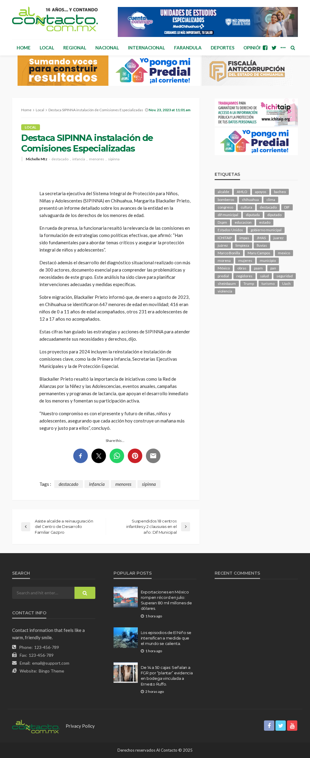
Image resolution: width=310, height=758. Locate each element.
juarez (278, 237)
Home (24, 47)
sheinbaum (227, 283)
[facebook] (264, 47)
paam (258, 268)
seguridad (284, 276)
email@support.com (50, 663)
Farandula (188, 47)
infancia (78, 159)
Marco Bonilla (229, 253)
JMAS (261, 237)
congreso (225, 207)
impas (244, 237)
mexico (284, 253)
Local (47, 47)
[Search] (293, 47)
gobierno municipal (266, 230)
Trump (248, 283)
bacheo (280, 191)
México (224, 268)
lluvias (262, 245)
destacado (59, 159)
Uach (286, 283)
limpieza (242, 245)
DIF (287, 207)
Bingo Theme (51, 670)
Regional (74, 47)
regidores (244, 276)
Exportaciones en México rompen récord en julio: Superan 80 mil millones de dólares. (166, 600)
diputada (253, 214)
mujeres (245, 260)
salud (264, 276)
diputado (274, 214)
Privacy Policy (80, 726)
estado (264, 222)
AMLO (242, 191)
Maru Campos (259, 253)
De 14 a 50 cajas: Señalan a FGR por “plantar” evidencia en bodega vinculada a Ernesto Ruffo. (167, 675)
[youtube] (292, 725)
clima (270, 199)
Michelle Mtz (36, 159)
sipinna (114, 159)
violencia (225, 291)
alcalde (223, 191)
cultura (246, 207)
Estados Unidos (230, 230)
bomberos (226, 199)
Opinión (252, 47)
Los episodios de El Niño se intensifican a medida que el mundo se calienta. (166, 638)
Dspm (222, 222)
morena (224, 260)
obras (241, 268)
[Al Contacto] (55, 19)
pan (273, 268)
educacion (243, 222)
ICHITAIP (225, 237)
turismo (268, 283)
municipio (268, 260)
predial (223, 276)
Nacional (107, 47)
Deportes (222, 47)
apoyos (260, 191)
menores (96, 159)
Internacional (146, 47)
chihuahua (250, 199)
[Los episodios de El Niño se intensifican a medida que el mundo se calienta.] (126, 637)
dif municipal (228, 214)
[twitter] (274, 47)
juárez (223, 245)
